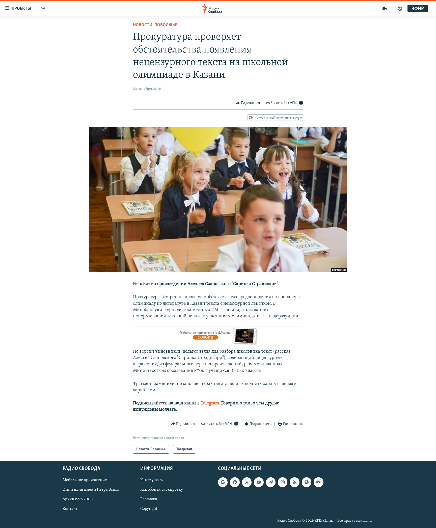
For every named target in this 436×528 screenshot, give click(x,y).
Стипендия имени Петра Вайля (91, 490)
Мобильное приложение (85, 480)
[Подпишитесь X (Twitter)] (247, 482)
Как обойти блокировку (161, 490)
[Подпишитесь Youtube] (258, 482)
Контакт (70, 509)
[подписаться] (318, 482)
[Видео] (384, 8)
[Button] (248, 103)
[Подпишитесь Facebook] (234, 482)
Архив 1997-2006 (78, 499)
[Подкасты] (306, 482)
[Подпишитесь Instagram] (282, 482)
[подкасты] (399, 8)
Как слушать (151, 480)
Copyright (148, 509)
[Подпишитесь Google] (223, 482)
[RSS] (294, 482)
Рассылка (148, 499)
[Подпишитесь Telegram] (271, 482)
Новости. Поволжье (155, 25)
